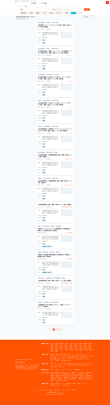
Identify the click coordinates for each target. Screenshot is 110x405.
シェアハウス (84, 383)
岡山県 (61, 348)
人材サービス (53, 363)
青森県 (51, 349)
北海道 (81, 343)
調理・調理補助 (75, 355)
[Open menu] (107, 2)
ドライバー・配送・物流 (81, 357)
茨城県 (61, 345)
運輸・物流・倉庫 (71, 365)
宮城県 (51, 345)
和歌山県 (66, 349)
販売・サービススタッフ (55, 355)
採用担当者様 (57, 390)
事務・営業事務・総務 (54, 359)
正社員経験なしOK (74, 372)
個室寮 (78, 383)
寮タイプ (59, 13)
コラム (36, 390)
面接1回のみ (80, 374)
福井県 (66, 346)
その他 (62, 359)
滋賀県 (89, 345)
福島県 (51, 346)
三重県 (80, 345)
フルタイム (70, 369)
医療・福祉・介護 (84, 355)
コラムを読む (44, 3)
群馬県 (85, 343)
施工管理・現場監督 (54, 375)
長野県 (81, 348)
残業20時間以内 (89, 372)
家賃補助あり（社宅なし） (55, 385)
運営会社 (51, 390)
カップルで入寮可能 (67, 383)
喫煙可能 (52, 377)
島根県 (51, 351)
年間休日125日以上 (73, 379)
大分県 (76, 348)
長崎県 (70, 346)
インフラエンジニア (62, 357)
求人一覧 (21, 6)
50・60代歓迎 (64, 380)
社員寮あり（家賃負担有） (79, 375)
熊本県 (51, 348)
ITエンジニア (71, 354)
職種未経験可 (66, 377)
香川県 (85, 348)
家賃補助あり (88, 377)
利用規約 (73, 390)
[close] (75, 13)
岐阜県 (71, 349)
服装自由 (86, 374)
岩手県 (80, 346)
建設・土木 (75, 363)
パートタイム (63, 369)
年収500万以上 (59, 377)
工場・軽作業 (53, 357)
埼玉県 (71, 343)
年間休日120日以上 (64, 372)
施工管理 (52, 354)
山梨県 (89, 346)
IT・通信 (85, 363)
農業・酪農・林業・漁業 (66, 360)
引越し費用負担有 (66, 374)
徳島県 (90, 349)
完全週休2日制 (63, 375)
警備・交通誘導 (71, 357)
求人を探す (33, 3)
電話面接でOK (90, 379)
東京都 (51, 343)
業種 (67, 13)
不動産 (69, 363)
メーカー (64, 365)
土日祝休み (82, 372)
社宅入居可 (58, 374)
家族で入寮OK (66, 385)
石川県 (66, 345)
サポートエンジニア (80, 354)
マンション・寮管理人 (54, 360)
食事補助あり (74, 377)
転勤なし (74, 374)
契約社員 (57, 369)
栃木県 (67, 343)
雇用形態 (24, 13)
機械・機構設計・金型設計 (61, 354)
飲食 (65, 363)
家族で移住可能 (82, 379)
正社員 (51, 369)
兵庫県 (70, 345)
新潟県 (61, 346)
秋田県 (56, 349)
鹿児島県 (71, 348)
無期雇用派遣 (77, 369)
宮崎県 (66, 348)
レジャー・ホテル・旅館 (55, 365)
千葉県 (90, 343)
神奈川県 (61, 343)
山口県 (61, 349)
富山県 (84, 346)
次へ (59, 329)
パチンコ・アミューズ (70, 359)
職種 (38, 13)
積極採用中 (60, 379)
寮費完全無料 (53, 379)
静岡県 (75, 345)
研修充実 (52, 380)
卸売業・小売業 (53, 366)
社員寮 (51, 383)
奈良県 (56, 346)
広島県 (84, 345)
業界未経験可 (89, 375)
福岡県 (56, 345)
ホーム (17, 6)
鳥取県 (76, 349)
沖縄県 (56, 351)
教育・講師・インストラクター (83, 359)
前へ (50, 329)
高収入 (65, 379)
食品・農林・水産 (84, 365)
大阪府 (76, 343)
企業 (52, 13)
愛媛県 (81, 349)
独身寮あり (81, 377)
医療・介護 (61, 366)
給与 (45, 13)
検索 (87, 9)
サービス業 (60, 363)
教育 (78, 365)
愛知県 (56, 343)
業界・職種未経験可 (54, 372)
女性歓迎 (58, 380)
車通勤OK (52, 374)
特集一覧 (46, 390)
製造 (80, 363)
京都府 (75, 346)
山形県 (56, 348)
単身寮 (74, 383)
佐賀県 (90, 348)
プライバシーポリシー (65, 390)
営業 (91, 355)
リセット (81, 13)
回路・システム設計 (66, 355)
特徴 (32, 13)
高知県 (85, 349)
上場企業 (70, 375)
